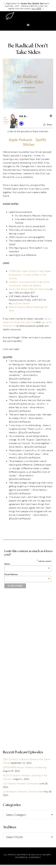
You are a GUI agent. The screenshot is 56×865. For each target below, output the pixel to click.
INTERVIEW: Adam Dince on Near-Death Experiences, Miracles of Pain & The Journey (30, 275)
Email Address (27, 574)
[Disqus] (28, 634)
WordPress (35, 857)
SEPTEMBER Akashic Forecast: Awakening (24, 767)
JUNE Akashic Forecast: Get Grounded (23, 791)
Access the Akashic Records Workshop (29, 289)
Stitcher (28, 144)
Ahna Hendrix (28, 16)
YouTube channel (21, 303)
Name (27, 564)
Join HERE (36, 8)
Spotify (40, 139)
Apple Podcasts (20, 139)
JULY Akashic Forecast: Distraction (21, 783)
